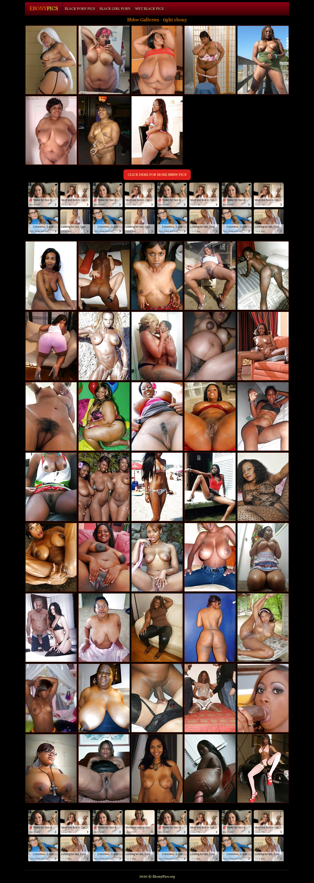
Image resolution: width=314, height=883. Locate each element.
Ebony (43, 9)
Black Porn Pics (80, 9)
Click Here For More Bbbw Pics (157, 175)
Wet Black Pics (149, 9)
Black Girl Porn (115, 9)
